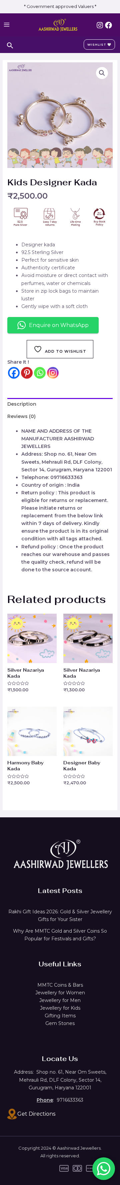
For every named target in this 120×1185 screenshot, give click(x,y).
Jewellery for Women (60, 993)
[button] (102, 73)
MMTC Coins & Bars (60, 985)
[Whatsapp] (40, 373)
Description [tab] (21, 404)
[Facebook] (108, 25)
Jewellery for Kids (60, 1008)
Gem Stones (60, 1023)
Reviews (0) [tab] (21, 416)
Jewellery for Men (60, 1000)
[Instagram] (99, 25)
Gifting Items (60, 1016)
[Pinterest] (27, 373)
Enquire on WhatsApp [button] (59, 325)
